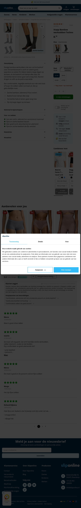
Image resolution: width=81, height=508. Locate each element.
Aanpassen (39, 270)
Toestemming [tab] (14, 241)
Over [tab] (67, 241)
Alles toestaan (66, 270)
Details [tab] (40, 241)
